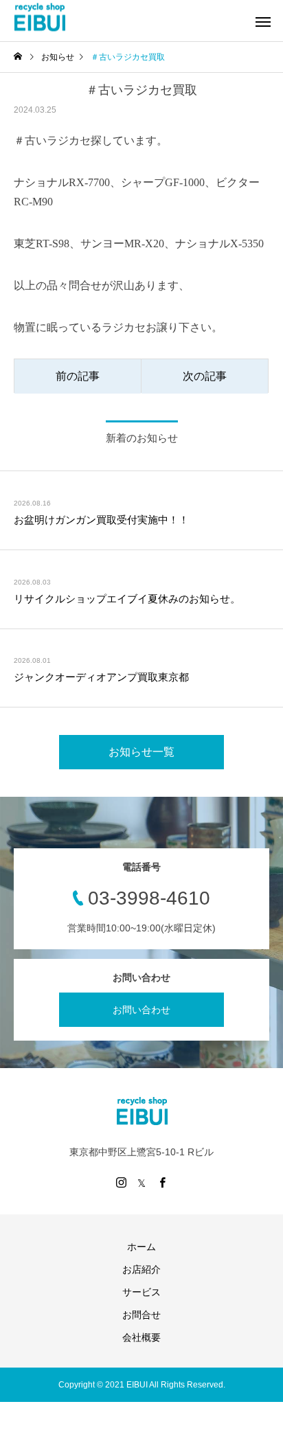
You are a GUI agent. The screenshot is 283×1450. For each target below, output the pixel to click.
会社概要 (141, 1337)
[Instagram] (121, 1182)
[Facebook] (162, 1182)
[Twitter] (141, 1182)
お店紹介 (141, 1269)
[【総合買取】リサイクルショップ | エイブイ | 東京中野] (39, 17)
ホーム (141, 1246)
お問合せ (141, 1314)
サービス (141, 1292)
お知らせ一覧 (141, 752)
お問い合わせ (141, 1009)
